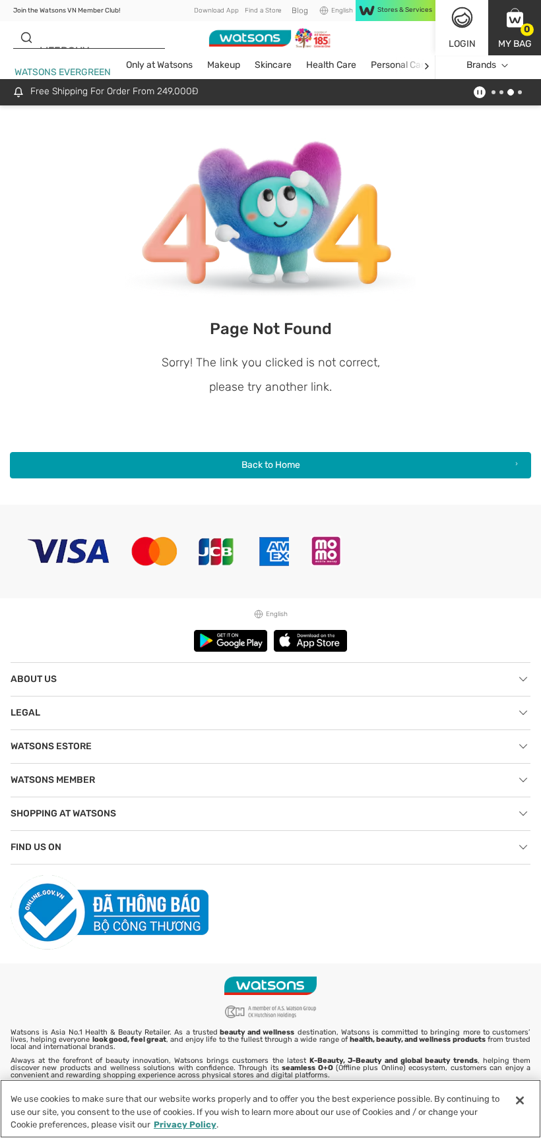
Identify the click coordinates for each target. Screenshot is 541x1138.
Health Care (331, 65)
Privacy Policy (185, 1124)
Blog (300, 10)
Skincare (273, 65)
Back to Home (270, 464)
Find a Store (263, 10)
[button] (514, 27)
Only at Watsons (159, 65)
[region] (270, 1108)
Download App (216, 10)
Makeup (223, 65)
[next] (426, 65)
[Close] (519, 1100)
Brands (481, 65)
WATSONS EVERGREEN (63, 72)
